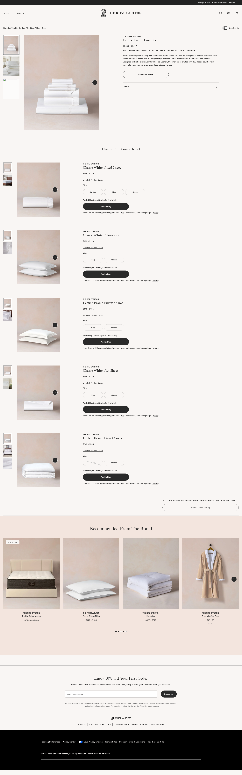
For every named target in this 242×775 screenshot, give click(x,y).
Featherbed (150, 616)
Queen (135, 192)
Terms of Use (111, 742)
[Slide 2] (11, 66)
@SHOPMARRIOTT (122, 718)
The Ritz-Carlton (18, 28)
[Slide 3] (11, 89)
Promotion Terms (121, 724)
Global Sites (158, 724)
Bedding (30, 28)
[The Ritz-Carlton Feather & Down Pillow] (91, 573)
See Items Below (145, 74)
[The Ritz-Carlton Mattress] (31, 573)
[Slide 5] (126, 631)
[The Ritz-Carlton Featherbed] (151, 573)
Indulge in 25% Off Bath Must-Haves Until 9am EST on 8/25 (121, 3)
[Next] (94, 82)
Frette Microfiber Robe (210, 616)
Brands (6, 28)
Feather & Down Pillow (91, 616)
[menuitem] (9, 13)
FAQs (108, 724)
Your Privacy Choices (93, 742)
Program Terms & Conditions (132, 742)
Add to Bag (106, 206)
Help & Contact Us (155, 742)
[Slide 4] (123, 631)
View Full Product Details (93, 180)
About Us (82, 724)
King (114, 192)
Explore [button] (20, 13)
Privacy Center (68, 742)
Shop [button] (6, 13)
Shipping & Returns (139, 724)
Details (126, 87)
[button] (237, 13)
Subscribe (168, 694)
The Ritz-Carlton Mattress (31, 616)
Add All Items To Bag (200, 507)
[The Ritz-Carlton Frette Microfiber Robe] (210, 573)
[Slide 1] (11, 45)
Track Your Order (96, 724)
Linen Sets (41, 28)
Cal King (92, 192)
